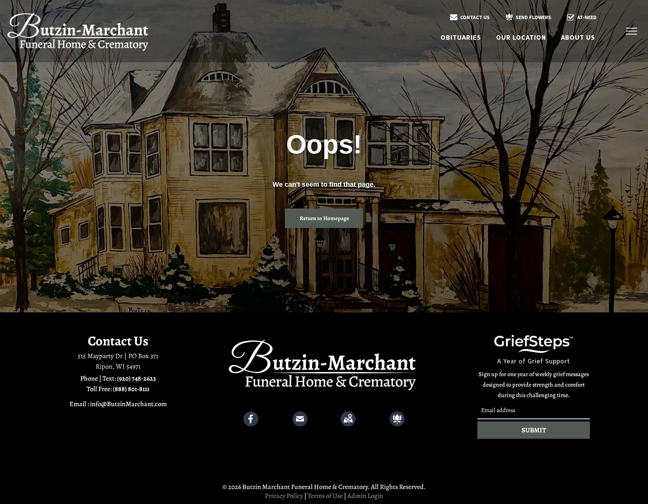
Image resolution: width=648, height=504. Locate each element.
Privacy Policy (284, 495)
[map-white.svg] (348, 424)
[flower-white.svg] (397, 424)
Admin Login (365, 495)
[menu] (631, 31)
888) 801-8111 (132, 388)
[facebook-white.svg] (250, 424)
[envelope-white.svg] (300, 424)
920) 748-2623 (137, 378)
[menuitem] (461, 37)
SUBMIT (534, 430)
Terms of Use (325, 495)
